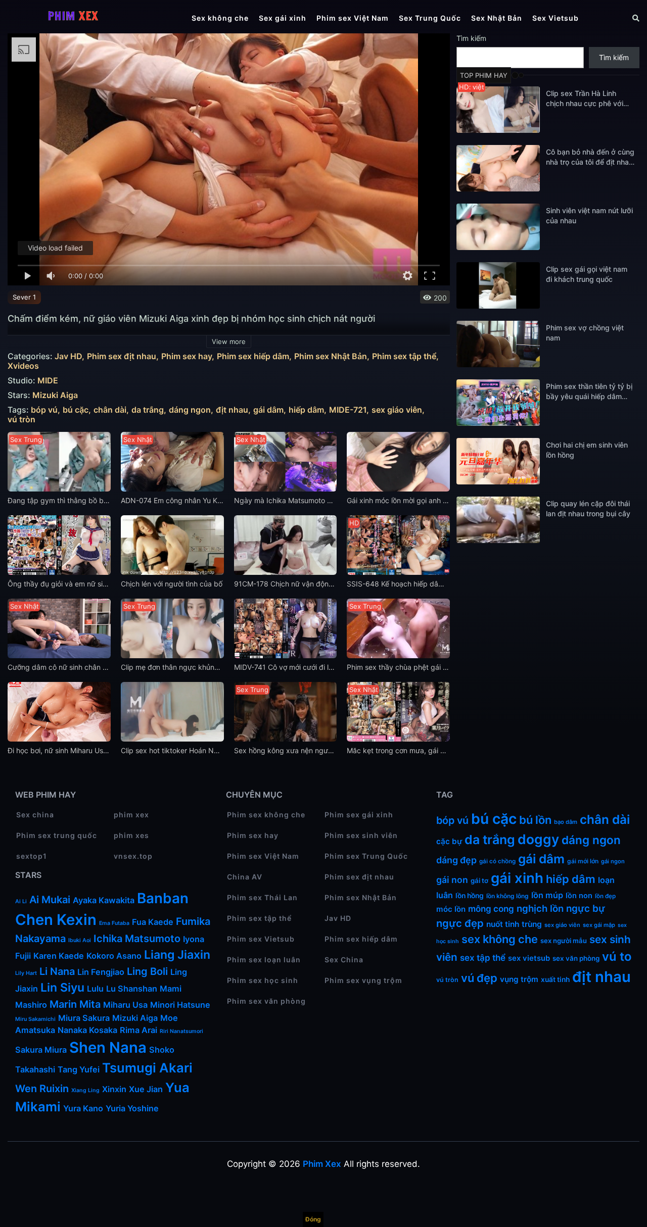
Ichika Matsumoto (137, 938)
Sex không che (220, 18)
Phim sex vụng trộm (363, 980)
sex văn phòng (575, 958)
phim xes (131, 835)
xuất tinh (555, 979)
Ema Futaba (114, 923)
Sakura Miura (41, 1050)
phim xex (131, 814)
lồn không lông (507, 896)
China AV (244, 876)
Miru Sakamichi (35, 1019)
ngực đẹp (460, 923)
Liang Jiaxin (177, 955)
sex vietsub (529, 958)
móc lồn (451, 909)
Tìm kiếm (471, 38)
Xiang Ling (85, 1090)
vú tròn (21, 419)
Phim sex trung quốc (56, 835)
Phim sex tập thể (404, 356)
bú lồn (535, 819)
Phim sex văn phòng (266, 1001)
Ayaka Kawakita (103, 900)
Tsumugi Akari (147, 1067)
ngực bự (585, 908)
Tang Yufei (79, 1069)
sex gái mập (599, 924)
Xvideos (23, 366)
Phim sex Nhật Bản (330, 356)
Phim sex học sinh (262, 980)
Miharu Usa (125, 1005)
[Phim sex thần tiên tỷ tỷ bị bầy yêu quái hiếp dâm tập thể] (498, 402)
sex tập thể (482, 958)
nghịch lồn (540, 908)
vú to (616, 956)
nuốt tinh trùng (514, 924)
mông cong (491, 909)
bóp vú (44, 410)
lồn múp (547, 895)
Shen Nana (108, 1047)
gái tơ (479, 880)
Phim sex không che (266, 814)
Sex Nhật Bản (496, 18)
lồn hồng (469, 896)
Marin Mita (75, 1004)
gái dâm (268, 410)
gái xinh (517, 878)
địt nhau (232, 410)
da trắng (147, 410)
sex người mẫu (563, 941)
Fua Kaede (152, 922)
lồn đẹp (605, 896)
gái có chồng (497, 861)
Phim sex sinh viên (361, 835)
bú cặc (75, 410)
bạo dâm (565, 821)
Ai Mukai (49, 900)
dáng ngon (190, 410)
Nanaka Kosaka (87, 1030)
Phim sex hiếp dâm (253, 356)
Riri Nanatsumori (181, 1031)
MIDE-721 (347, 410)
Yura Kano (83, 1108)
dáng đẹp (456, 860)
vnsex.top (133, 856)
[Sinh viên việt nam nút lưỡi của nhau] (498, 227)
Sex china (35, 814)
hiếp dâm (306, 410)
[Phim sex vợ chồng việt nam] (498, 344)
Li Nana (57, 971)
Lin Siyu (62, 987)
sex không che (499, 939)
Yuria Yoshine (132, 1108)
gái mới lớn (582, 861)
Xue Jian (146, 1089)
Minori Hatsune (180, 1005)
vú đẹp (479, 978)
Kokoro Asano (114, 956)
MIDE (47, 380)
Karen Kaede (58, 956)
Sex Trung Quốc (430, 18)
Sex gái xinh (282, 18)
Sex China (344, 959)
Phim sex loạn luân (264, 959)
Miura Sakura (84, 1018)
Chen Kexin (56, 919)
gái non (452, 879)
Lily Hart (26, 973)
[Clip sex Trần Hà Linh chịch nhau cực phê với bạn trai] (498, 109)
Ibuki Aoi (79, 940)
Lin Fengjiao (100, 972)
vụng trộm (519, 979)
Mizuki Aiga (55, 395)
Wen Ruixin (42, 1089)
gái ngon (613, 861)
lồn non (579, 895)
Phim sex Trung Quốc (366, 856)
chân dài (110, 410)
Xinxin (114, 1089)
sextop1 (31, 856)
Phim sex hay (186, 356)
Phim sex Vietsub (261, 939)
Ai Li (21, 901)
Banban (163, 898)
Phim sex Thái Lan (262, 897)
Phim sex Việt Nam (352, 18)
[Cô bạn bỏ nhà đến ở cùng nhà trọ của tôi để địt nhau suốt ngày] (498, 168)
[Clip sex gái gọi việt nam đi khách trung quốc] (498, 285)
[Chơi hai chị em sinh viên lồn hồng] (498, 461)
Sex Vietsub (555, 18)
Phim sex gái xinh (359, 814)
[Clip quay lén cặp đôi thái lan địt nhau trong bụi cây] (498, 520)
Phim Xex (322, 1164)
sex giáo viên (397, 410)
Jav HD (68, 356)
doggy (538, 839)
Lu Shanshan (131, 989)
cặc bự (449, 841)
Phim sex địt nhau (121, 356)
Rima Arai (138, 1030)
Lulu (95, 989)
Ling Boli (147, 971)
